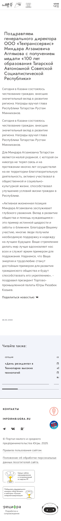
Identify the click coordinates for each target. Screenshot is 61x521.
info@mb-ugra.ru (17, 419)
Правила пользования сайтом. (22, 450)
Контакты (11, 409)
